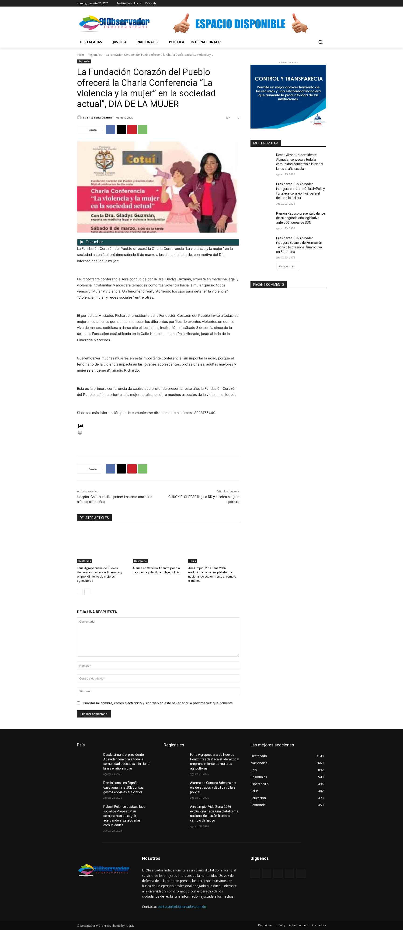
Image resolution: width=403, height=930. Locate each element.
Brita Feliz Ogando (99, 117)
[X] (310, 3)
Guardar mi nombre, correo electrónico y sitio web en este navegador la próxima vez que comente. (158, 703)
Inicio (80, 55)
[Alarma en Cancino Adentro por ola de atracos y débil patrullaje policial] (158, 545)
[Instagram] (304, 3)
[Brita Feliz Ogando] (80, 117)
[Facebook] (297, 3)
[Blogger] (255, 873)
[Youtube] (323, 3)
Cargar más (287, 266)
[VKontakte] (301, 873)
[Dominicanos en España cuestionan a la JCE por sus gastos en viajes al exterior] (88, 789)
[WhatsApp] (142, 129)
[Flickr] (277, 873)
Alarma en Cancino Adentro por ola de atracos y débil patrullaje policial (213, 787)
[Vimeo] (317, 3)
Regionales (95, 55)
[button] (320, 42)
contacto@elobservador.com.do (182, 906)
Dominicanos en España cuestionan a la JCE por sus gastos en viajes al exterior (123, 787)
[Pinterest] (132, 129)
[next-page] (87, 592)
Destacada (84, 561)
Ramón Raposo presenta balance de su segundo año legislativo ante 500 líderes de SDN (300, 218)
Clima (193, 561)
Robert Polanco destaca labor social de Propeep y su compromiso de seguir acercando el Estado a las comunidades (125, 816)
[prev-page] (80, 592)
